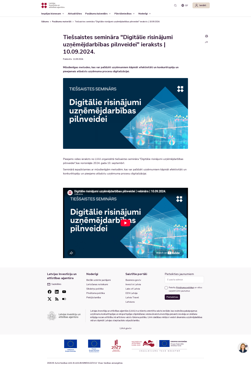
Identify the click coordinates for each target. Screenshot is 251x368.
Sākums (45, 21)
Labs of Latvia (133, 288)
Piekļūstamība (93, 297)
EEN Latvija (131, 293)
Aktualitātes (75, 13)
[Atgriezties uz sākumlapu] (52, 5)
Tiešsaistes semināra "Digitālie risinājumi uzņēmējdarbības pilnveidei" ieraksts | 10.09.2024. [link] (117, 21)
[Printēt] (206, 36)
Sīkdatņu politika (94, 288)
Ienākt (202, 5)
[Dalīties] (206, 42)
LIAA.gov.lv (125, 328)
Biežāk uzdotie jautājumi (98, 280)
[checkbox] (166, 287)
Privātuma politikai (185, 287)
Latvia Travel (132, 297)
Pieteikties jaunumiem (179, 274)
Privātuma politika (95, 293)
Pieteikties (172, 297)
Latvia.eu (130, 301)
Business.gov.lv (133, 280)
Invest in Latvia (133, 284)
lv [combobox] (186, 5)
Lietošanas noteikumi (97, 284)
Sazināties (56, 284)
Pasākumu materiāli (61, 21)
